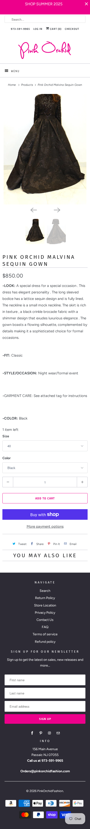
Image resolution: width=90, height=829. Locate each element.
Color (6, 458)
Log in (37, 29)
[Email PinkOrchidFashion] (58, 733)
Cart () (55, 29)
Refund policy (45, 642)
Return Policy (45, 598)
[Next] (57, 209)
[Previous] (33, 209)
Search (45, 591)
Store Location (45, 605)
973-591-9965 (20, 29)
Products (27, 85)
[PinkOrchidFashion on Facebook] (32, 733)
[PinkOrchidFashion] (45, 50)
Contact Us (45, 620)
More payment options (45, 526)
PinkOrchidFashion (50, 791)
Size (5, 436)
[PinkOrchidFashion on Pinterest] (41, 733)
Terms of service (45, 634)
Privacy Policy (45, 613)
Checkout (72, 29)
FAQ (45, 627)
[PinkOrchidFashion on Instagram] (49, 733)
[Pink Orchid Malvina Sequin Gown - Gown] (45, 149)
